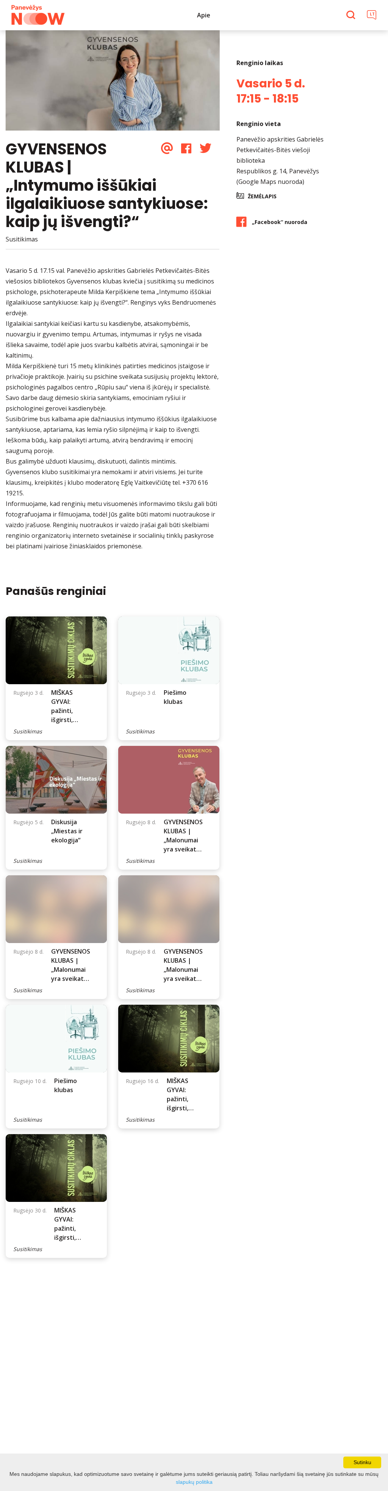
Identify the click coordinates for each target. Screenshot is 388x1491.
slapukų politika (194, 1482)
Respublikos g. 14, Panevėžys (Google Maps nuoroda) (277, 176)
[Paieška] (351, 15)
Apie (203, 15)
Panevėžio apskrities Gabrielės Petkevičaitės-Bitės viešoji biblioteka (280, 150)
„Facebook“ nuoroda (279, 222)
